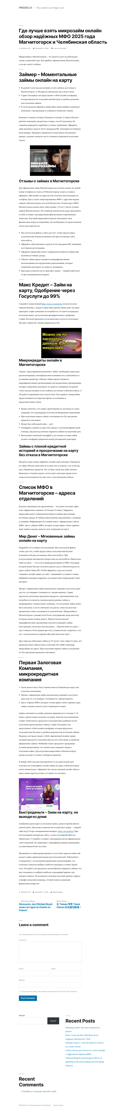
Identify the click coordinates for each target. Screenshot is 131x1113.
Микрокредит (58, 892)
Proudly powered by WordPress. (39, 1105)
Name (21, 969)
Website (22, 980)
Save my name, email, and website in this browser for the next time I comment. (49, 991)
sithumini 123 (25, 48)
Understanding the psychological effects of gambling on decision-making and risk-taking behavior (85, 1062)
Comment (23, 940)
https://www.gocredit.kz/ (52, 304)
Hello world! (51, 1091)
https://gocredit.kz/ (66, 831)
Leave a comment (60, 48)
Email (53, 969)
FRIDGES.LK (25, 7)
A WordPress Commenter (32, 1091)
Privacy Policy (58, 1105)
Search (22, 1015)
